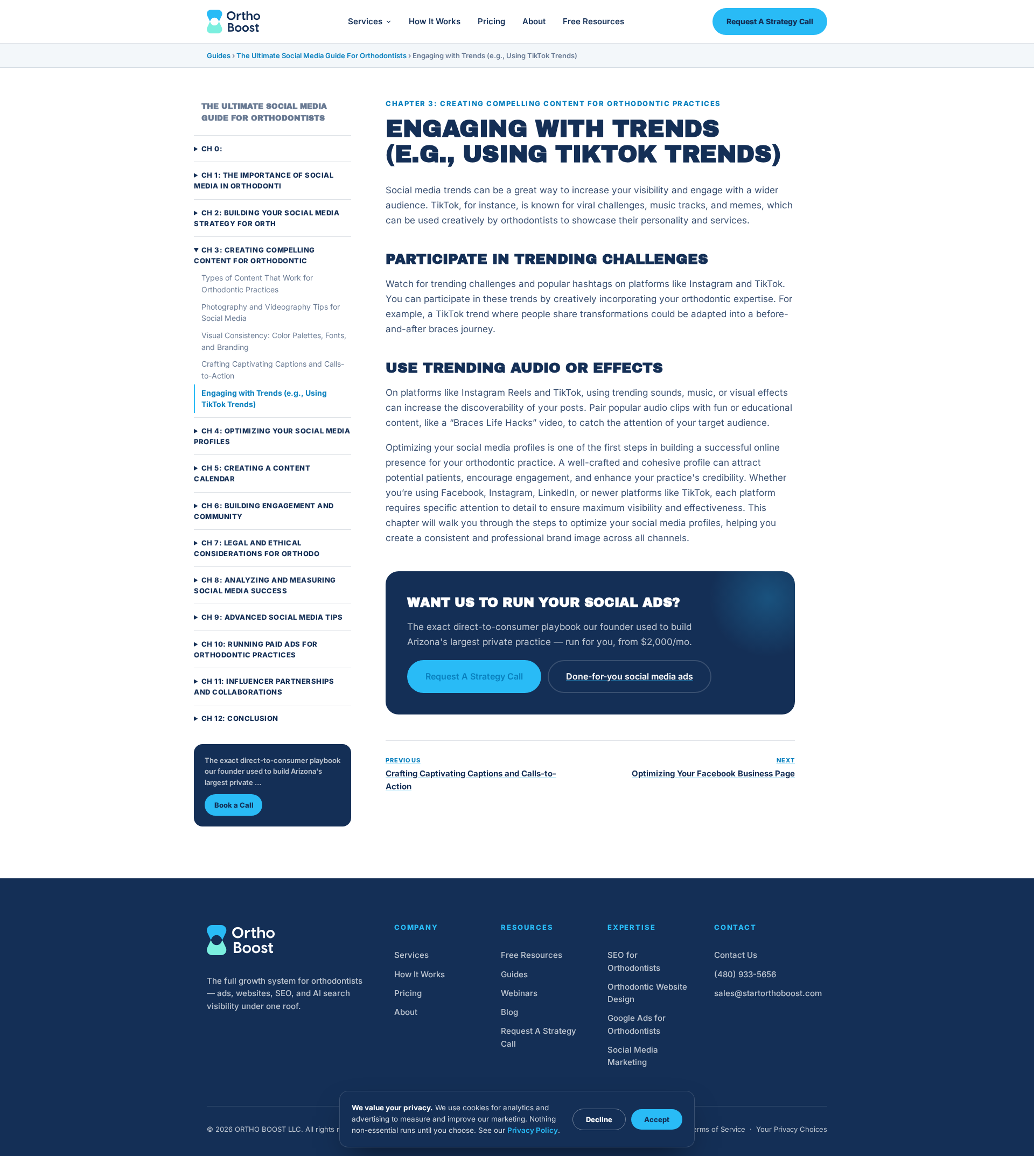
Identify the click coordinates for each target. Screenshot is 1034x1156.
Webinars (519, 993)
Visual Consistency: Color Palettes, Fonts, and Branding (273, 341)
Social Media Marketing (632, 1056)
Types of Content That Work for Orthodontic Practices (257, 284)
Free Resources (593, 21)
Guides (218, 55)
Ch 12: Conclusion (239, 718)
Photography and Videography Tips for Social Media (270, 312)
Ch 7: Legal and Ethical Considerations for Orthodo (257, 548)
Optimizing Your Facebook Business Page (713, 767)
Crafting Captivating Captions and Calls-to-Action (272, 370)
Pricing (491, 21)
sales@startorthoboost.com (768, 993)
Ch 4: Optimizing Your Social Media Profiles (272, 436)
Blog (509, 1012)
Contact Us (735, 955)
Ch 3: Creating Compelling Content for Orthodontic (254, 255)
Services (365, 21)
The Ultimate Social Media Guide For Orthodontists (321, 55)
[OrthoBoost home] (233, 21)
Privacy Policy (532, 1130)
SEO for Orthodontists (633, 961)
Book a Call (234, 805)
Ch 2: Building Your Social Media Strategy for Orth (266, 218)
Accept (656, 1119)
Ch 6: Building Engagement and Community (264, 511)
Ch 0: (212, 149)
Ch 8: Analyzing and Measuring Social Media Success (265, 585)
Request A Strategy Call (769, 21)
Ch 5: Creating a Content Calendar (252, 474)
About (534, 21)
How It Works (434, 21)
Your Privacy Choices (791, 1129)
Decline (599, 1119)
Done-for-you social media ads (629, 676)
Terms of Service (717, 1129)
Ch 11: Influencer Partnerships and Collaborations (264, 686)
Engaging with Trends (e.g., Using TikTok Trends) (264, 398)
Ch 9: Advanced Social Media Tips (272, 617)
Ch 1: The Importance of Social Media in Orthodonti (263, 181)
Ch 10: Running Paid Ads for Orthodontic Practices (256, 649)
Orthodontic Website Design (647, 993)
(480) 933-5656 (745, 974)
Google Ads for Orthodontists (636, 1024)
